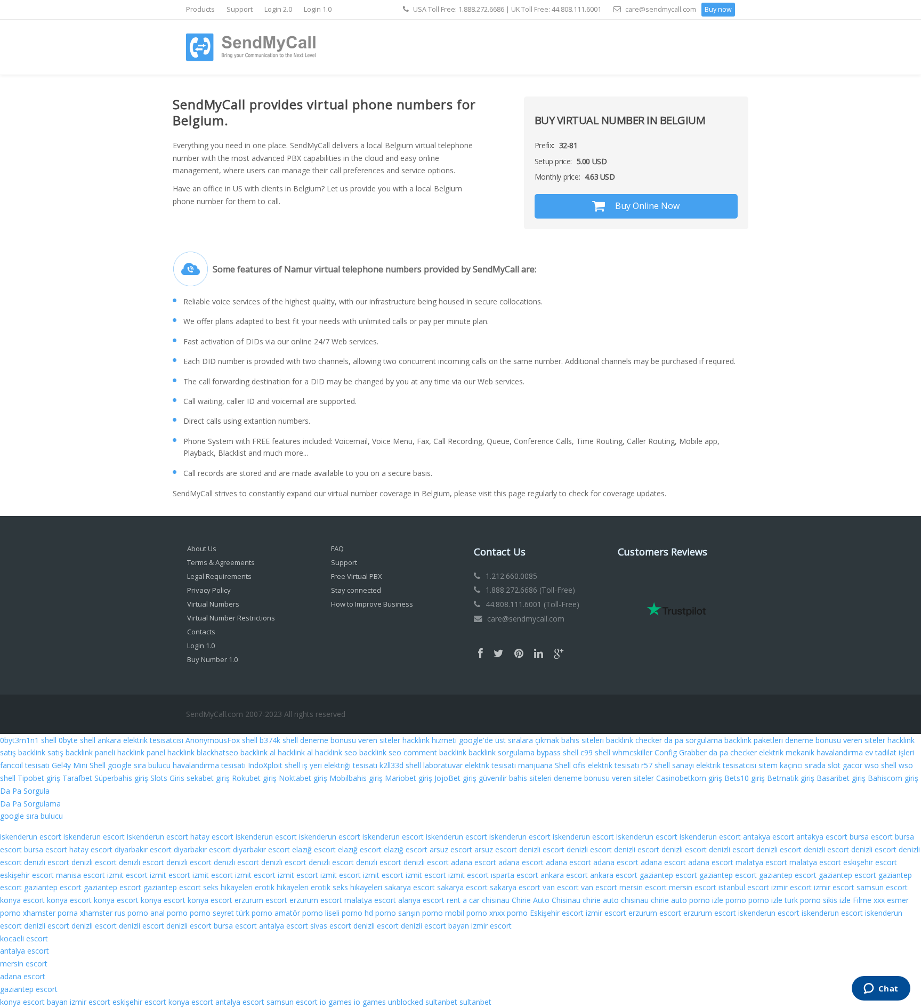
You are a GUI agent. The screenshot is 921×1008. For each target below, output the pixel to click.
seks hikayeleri (228, 887)
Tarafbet (77, 778)
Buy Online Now (646, 206)
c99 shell (595, 752)
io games (336, 1002)
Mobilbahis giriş (356, 778)
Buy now (718, 9)
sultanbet (441, 1002)
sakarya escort (409, 887)
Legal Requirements (219, 576)
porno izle (706, 900)
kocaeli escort (24, 938)
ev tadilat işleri (889, 752)
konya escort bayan (34, 1002)
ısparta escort (514, 875)
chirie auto (669, 900)
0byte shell (77, 740)
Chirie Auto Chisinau (546, 900)
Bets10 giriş (744, 778)
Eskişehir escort (557, 913)
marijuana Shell (544, 765)
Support (240, 9)
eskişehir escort (870, 862)
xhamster (39, 913)
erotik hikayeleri (282, 887)
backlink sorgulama (501, 752)
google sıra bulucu (139, 765)
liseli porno (343, 913)
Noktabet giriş (303, 778)
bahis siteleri (582, 740)
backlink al (258, 752)
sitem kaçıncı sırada (792, 765)
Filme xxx (869, 900)
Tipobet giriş (39, 778)
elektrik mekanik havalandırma (811, 752)
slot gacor (845, 765)
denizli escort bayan (435, 926)
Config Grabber (681, 752)
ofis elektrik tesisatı (606, 765)
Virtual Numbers (213, 604)
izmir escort (791, 887)
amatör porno (298, 913)
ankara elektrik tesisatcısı (140, 740)
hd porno (380, 913)
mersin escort (643, 887)
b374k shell (279, 740)
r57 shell (655, 765)
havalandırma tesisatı (209, 765)
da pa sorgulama (693, 740)
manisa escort (80, 875)
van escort (561, 887)
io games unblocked (388, 1002)
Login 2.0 (278, 9)
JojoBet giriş (455, 778)
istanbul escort (743, 887)
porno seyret (212, 913)
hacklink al (295, 752)
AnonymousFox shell (221, 740)
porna (68, 913)
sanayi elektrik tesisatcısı (714, 765)
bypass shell (557, 752)
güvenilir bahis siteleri (515, 778)
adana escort (473, 862)
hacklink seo (336, 752)
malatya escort (761, 862)
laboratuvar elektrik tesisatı (469, 765)
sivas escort (330, 926)
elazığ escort (314, 849)
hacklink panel (141, 752)
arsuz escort (451, 849)
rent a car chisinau (478, 900)
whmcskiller (632, 752)
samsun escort (882, 887)
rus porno (131, 913)
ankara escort (564, 875)
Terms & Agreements (221, 562)
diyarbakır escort (143, 849)
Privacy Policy (209, 590)
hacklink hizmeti (429, 740)
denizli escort (541, 849)
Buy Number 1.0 (212, 659)
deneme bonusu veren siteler (350, 740)
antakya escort (768, 837)
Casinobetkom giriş (689, 778)
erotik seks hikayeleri (346, 887)
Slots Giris (167, 778)
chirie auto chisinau (616, 900)
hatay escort (211, 837)
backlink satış (40, 752)
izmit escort (127, 875)
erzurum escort (261, 900)
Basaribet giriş (841, 778)
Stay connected (356, 590)
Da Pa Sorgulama (30, 804)
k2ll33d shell (400, 765)
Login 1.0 (318, 9)
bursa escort (871, 837)
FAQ (337, 548)
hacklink (181, 752)
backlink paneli (90, 752)
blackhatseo (217, 752)
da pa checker (733, 752)
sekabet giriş (208, 778)
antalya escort (283, 926)
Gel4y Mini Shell (79, 765)
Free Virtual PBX (356, 576)
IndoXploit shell (274, 765)
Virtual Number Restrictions (231, 618)
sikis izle (837, 900)
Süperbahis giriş (121, 778)
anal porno (169, 913)
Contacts (201, 631)
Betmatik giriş (790, 778)
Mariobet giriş (408, 778)
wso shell (880, 765)
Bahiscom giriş (893, 778)
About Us (201, 548)
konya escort (22, 900)
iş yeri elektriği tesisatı (339, 765)
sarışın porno (420, 913)
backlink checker (634, 740)
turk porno (803, 900)
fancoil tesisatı (25, 765)
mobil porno (466, 913)
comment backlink (434, 752)
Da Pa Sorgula (25, 791)
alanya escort (421, 900)
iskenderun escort (30, 837)
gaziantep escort (668, 875)
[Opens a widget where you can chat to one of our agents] (880, 989)
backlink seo (380, 752)
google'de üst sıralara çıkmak (509, 740)
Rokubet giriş (254, 778)
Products (200, 9)
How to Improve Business (372, 604)
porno (735, 900)
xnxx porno (508, 913)
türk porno (254, 913)
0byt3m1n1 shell (28, 740)
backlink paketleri (753, 740)
